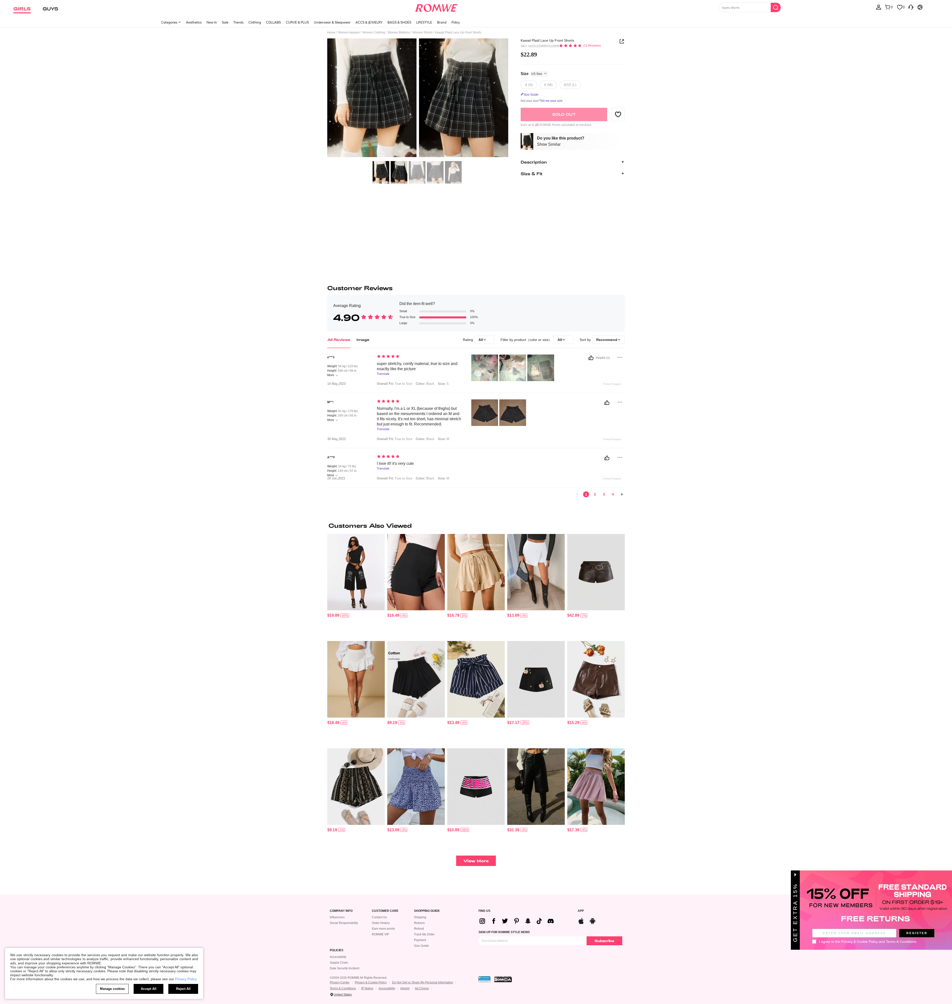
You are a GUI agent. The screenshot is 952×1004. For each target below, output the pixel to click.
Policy (455, 22)
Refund (419, 928)
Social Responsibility (344, 923)
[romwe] (436, 7)
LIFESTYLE (424, 22)
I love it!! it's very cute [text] (395, 463)
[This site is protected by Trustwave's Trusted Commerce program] (484, 979)
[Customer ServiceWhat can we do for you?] (911, 7)
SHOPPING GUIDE (427, 911)
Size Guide (421, 946)
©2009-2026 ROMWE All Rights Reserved (358, 977)
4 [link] (613, 494)
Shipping (420, 917)
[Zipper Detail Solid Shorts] (416, 572)
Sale (225, 22)
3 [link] (604, 494)
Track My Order (424, 934)
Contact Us (379, 917)
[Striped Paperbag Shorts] (476, 679)
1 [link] (586, 494)
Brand (441, 22)
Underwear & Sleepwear (332, 22)
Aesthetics (194, 22)
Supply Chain (339, 962)
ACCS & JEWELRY (369, 22)
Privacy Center (340, 982)
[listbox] (878, 7)
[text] (419, 356)
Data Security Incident (344, 968)
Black (425, 383)
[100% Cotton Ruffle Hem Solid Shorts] (476, 572)
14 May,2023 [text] (336, 384)
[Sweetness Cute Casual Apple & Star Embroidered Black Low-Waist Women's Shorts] (536, 679)
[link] (577, 494)
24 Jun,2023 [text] (336, 478)
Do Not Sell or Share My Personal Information (422, 982)
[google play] (592, 920)
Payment (420, 940)
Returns (419, 923)
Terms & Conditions (343, 988)
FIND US (484, 911)
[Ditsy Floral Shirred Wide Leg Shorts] (416, 786)
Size (531, 73)
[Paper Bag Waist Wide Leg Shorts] (596, 786)
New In (212, 22)
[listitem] (356, 585)
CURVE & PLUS (297, 22)
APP (581, 911)
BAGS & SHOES (399, 22)
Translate (383, 374)
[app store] (581, 920)
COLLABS (273, 22)
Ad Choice (422, 988)
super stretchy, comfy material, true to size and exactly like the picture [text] (417, 366)
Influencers (337, 917)
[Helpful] (591, 358)
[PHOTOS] (417, 98)
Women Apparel (349, 32)
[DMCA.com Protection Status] (503, 979)
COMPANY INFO (341, 911)
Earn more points (383, 928)
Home (331, 32)
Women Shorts (422, 32)
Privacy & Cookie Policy (371, 982)
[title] (476, 525)
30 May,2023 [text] (336, 439)
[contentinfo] (333, 615)
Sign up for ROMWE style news (504, 932)
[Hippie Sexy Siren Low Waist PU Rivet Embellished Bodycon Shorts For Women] (596, 572)
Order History (381, 923)
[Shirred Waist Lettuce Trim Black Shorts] (416, 679)
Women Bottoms (399, 32)
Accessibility (338, 957)
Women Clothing (373, 32)
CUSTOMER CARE (385, 911)
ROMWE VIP (380, 934)
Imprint (405, 988)
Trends (238, 22)
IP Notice (367, 988)
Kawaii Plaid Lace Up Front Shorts (547, 40)
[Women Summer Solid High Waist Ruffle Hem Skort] (356, 679)
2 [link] (595, 494)
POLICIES (336, 950)
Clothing (254, 22)
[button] (618, 114)
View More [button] (476, 860)
